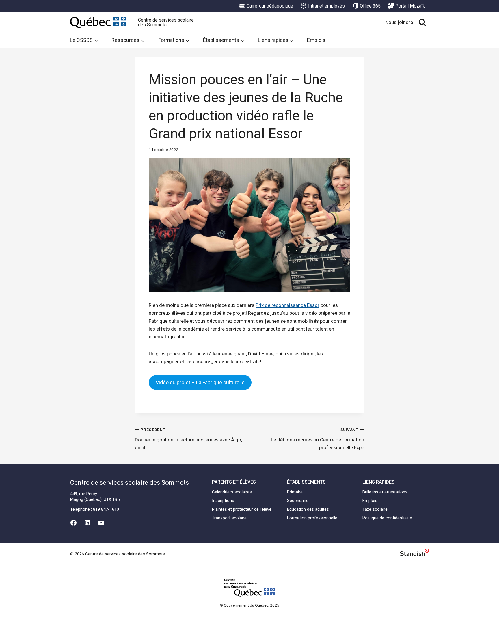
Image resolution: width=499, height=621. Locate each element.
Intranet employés (326, 6)
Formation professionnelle (312, 518)
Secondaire (297, 500)
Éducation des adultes (308, 509)
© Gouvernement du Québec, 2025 (249, 605)
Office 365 (370, 6)
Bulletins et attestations (384, 492)
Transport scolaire (229, 518)
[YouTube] (101, 523)
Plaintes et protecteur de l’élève (241, 509)
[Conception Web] (414, 553)
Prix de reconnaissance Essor (287, 305)
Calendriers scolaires (232, 492)
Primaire (295, 492)
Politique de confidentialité (387, 518)
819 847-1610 (106, 509)
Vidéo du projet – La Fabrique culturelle (200, 382)
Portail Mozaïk (410, 6)
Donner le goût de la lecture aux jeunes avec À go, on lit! (188, 438)
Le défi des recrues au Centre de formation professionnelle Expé (317, 438)
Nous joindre (399, 22)
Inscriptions (223, 500)
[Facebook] (73, 523)
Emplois (316, 40)
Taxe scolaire (375, 509)
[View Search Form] (422, 22)
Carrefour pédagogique (270, 6)
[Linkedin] (87, 523)
